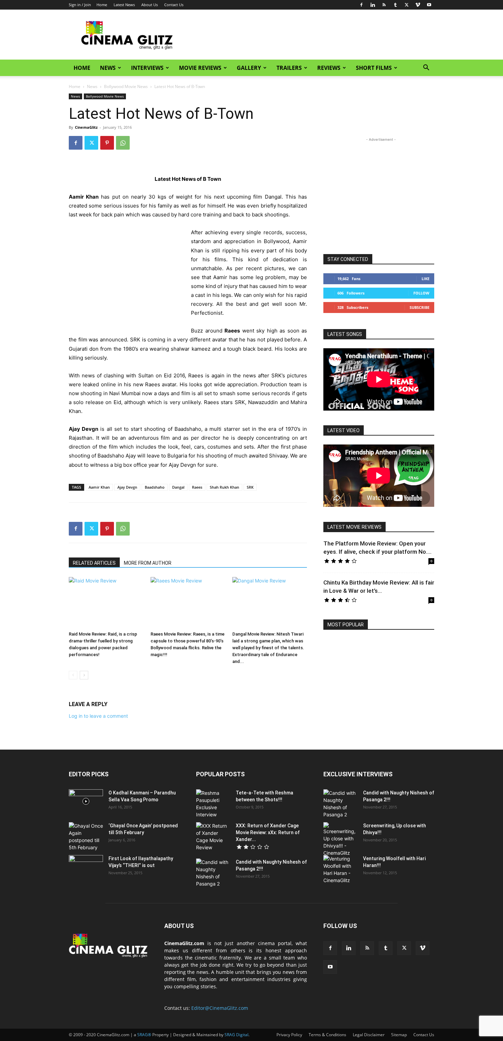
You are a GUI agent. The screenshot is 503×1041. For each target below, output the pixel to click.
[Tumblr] (395, 5)
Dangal (178, 487)
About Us (149, 4)
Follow (421, 293)
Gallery (249, 68)
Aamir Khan (99, 487)
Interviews (147, 68)
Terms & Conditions (327, 1035)
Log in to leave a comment (98, 716)
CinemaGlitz (86, 127)
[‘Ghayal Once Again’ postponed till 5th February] (86, 836)
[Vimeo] (418, 5)
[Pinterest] (107, 143)
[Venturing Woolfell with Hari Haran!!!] (340, 869)
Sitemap (399, 1035)
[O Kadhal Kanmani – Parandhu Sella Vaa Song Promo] (86, 801)
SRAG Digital (236, 1035)
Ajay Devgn (127, 487)
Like (425, 278)
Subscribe (419, 307)
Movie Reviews (200, 68)
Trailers (289, 68)
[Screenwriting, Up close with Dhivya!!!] (340, 839)
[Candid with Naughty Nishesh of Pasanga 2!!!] (213, 872)
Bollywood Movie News (126, 86)
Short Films (374, 68)
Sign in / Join (80, 4)
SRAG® (144, 1035)
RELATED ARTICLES (94, 563)
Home (101, 4)
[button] (426, 68)
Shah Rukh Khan (224, 487)
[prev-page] (73, 675)
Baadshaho (155, 487)
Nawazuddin (263, 402)
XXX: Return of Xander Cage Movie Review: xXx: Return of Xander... (268, 832)
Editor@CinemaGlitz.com (219, 1008)
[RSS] (384, 5)
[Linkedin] (372, 5)
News (108, 68)
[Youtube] (429, 5)
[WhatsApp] (123, 143)
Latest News (124, 4)
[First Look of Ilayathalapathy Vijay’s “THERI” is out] (86, 867)
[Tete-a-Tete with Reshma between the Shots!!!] (213, 803)
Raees (197, 487)
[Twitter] (406, 5)
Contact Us (173, 4)
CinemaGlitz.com (184, 943)
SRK (250, 487)
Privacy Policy (289, 1035)
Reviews (328, 68)
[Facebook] (361, 5)
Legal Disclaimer (369, 1035)
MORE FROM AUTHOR (147, 563)
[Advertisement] (309, 34)
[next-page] (84, 675)
